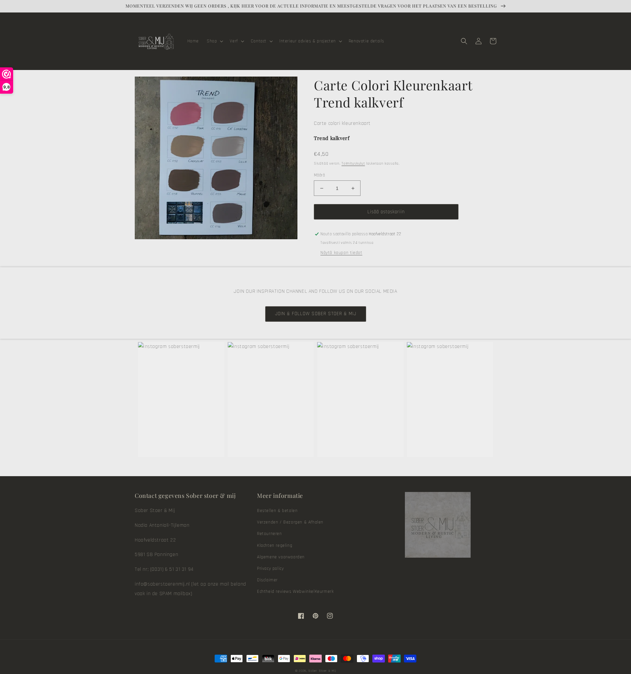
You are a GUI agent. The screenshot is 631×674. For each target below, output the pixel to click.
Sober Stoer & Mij (322, 671)
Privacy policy (270, 568)
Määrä (319, 175)
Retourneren (269, 534)
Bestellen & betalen (277, 511)
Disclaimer (267, 580)
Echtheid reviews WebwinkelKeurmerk (295, 591)
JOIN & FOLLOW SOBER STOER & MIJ (315, 314)
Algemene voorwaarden (281, 557)
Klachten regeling (274, 545)
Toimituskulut (353, 163)
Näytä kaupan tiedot (341, 253)
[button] (214, 41)
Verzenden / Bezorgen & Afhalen (290, 522)
